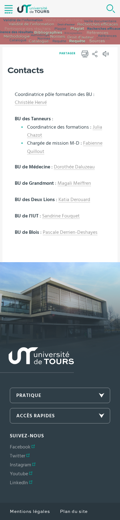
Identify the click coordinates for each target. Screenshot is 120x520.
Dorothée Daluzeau (74, 166)
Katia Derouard (74, 199)
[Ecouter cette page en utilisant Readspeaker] (106, 55)
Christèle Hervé (31, 102)
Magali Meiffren (74, 183)
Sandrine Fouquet (61, 215)
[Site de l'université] (37, 360)
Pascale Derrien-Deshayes (70, 232)
